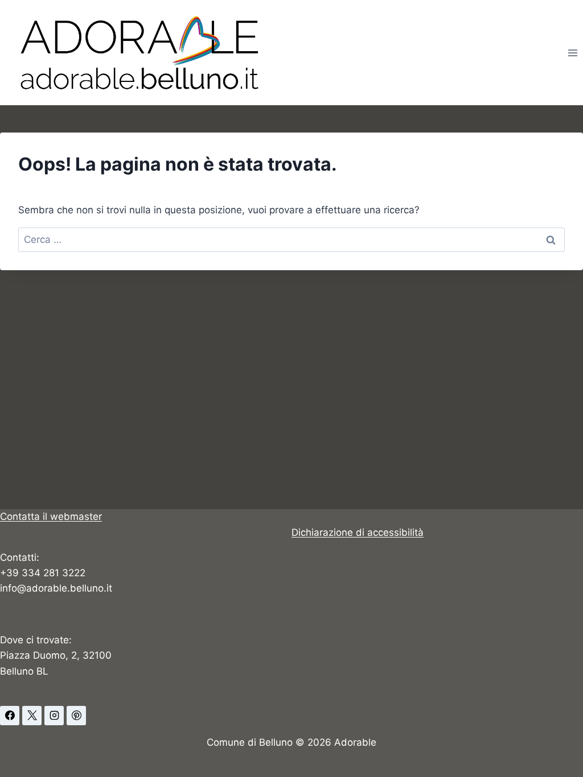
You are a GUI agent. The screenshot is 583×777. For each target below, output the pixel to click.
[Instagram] (54, 715)
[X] (32, 715)
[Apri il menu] (572, 52)
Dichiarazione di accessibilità (358, 532)
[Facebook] (9, 715)
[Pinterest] (76, 715)
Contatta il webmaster (51, 516)
